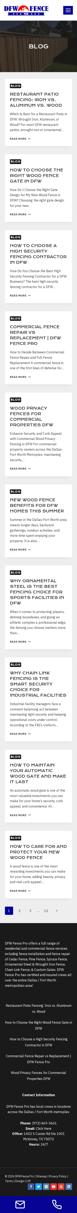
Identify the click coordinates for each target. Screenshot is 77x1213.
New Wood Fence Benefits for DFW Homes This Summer (37, 505)
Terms (9, 1181)
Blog (15, 85)
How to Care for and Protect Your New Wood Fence (38, 852)
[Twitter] (38, 1186)
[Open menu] (68, 10)
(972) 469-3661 (44, 1123)
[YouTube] (53, 1186)
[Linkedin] (69, 1186)
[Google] (61, 1186)
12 (46, 911)
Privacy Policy (58, 1176)
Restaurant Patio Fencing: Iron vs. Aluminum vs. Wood (36, 100)
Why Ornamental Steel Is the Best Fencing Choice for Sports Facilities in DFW (37, 592)
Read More (20, 139)
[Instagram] (46, 1186)
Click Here (43, 1128)
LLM (27, 1181)
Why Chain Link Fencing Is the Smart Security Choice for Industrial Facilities (38, 684)
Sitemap (41, 1176)
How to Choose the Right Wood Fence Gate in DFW (36, 176)
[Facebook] (31, 1186)
